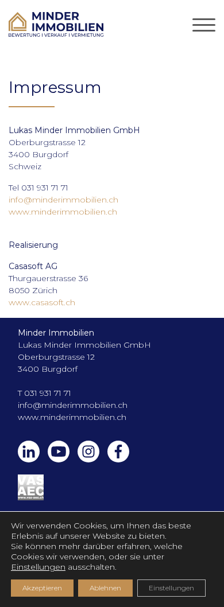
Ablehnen (105, 587)
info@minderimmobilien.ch (63, 199)
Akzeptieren (42, 587)
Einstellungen (38, 567)
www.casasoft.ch (42, 302)
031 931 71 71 (47, 393)
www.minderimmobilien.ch (63, 212)
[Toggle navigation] (203, 25)
